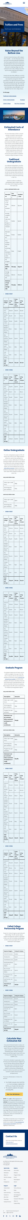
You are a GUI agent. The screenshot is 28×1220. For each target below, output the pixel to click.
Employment (6, 1182)
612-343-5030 (10, 1142)
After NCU (6, 1197)
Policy (15, 1190)
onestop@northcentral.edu (12, 1143)
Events (15, 1177)
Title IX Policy (17, 1192)
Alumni (15, 1182)
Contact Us (6, 1195)
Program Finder (17, 1175)
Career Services (7, 1192)
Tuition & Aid (6, 1188)
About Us (6, 1175)
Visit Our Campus (7, 1177)
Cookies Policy (17, 1203)
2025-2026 (9, 370)
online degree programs (9, 468)
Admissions (6, 1172)
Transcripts (6, 1199)
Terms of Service (17, 1188)
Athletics (16, 1172)
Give (5, 1179)
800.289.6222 (7, 1163)
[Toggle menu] (24, 3)
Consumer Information (19, 1198)
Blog (5, 1190)
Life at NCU (16, 1170)
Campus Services (7, 1201)
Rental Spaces (17, 1179)
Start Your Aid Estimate (13, 1094)
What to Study (7, 1170)
